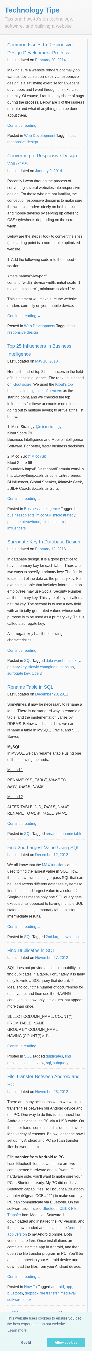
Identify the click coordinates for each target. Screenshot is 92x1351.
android (57, 1287)
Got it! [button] (26, 1342)
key (77, 661)
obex (27, 1300)
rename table (71, 834)
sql (78, 937)
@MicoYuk (37, 456)
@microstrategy (48, 427)
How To (30, 1287)
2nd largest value (60, 937)
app (69, 1287)
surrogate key (18, 673)
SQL (27, 661)
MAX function (53, 865)
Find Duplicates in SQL (31, 950)
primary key (16, 667)
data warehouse (59, 661)
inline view (35, 1063)
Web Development (39, 136)
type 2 (37, 673)
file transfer (49, 1293)
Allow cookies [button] (66, 1342)
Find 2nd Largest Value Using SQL (43, 847)
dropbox (31, 1293)
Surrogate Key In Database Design (43, 541)
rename (52, 834)
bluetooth (15, 1293)
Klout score (22, 384)
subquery (60, 1063)
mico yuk (43, 515)
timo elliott (51, 522)
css (72, 136)
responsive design (22, 142)
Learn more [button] (17, 1330)
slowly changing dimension (51, 667)
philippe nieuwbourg (24, 522)
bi (75, 509)
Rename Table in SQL (30, 687)
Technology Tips (32, 10)
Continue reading (24, 125)
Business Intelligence (42, 509)
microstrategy (64, 515)
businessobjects (20, 515)
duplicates (54, 1056)
